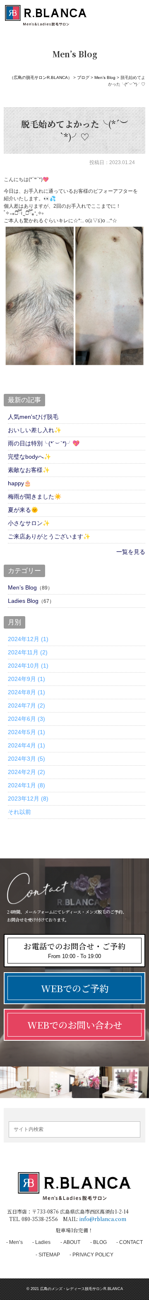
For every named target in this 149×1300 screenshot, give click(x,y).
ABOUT (71, 1242)
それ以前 (19, 812)
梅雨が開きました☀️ (34, 496)
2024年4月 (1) (26, 745)
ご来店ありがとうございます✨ (49, 536)
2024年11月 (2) (28, 652)
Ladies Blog (23, 600)
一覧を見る (130, 551)
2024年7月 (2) (26, 705)
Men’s (16, 1242)
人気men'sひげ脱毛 (33, 416)
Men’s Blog (22, 587)
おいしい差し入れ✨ (34, 430)
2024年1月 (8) (26, 785)
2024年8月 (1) (26, 692)
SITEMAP (49, 1255)
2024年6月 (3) (26, 718)
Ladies (42, 1242)
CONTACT (131, 1242)
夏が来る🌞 (23, 509)
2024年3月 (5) (26, 758)
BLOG (100, 1242)
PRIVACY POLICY (92, 1255)
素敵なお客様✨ (29, 470)
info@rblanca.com (102, 1218)
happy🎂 (19, 483)
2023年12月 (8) (28, 798)
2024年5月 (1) (26, 732)
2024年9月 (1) (26, 679)
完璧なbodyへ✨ (29, 456)
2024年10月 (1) (28, 665)
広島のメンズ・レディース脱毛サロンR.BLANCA (81, 1289)
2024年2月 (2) (26, 772)
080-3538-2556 (40, 1218)
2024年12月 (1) (28, 639)
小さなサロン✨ (29, 523)
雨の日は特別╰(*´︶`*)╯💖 (43, 443)
